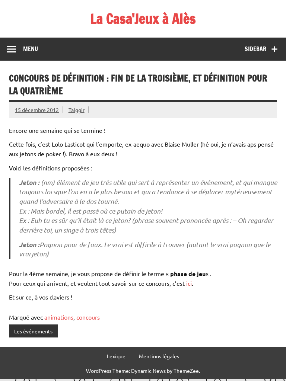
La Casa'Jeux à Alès (143, 18)
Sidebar (255, 49)
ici (189, 283)
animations (58, 317)
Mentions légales (159, 356)
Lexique (116, 356)
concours (88, 317)
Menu (30, 49)
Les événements (33, 331)
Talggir (77, 109)
